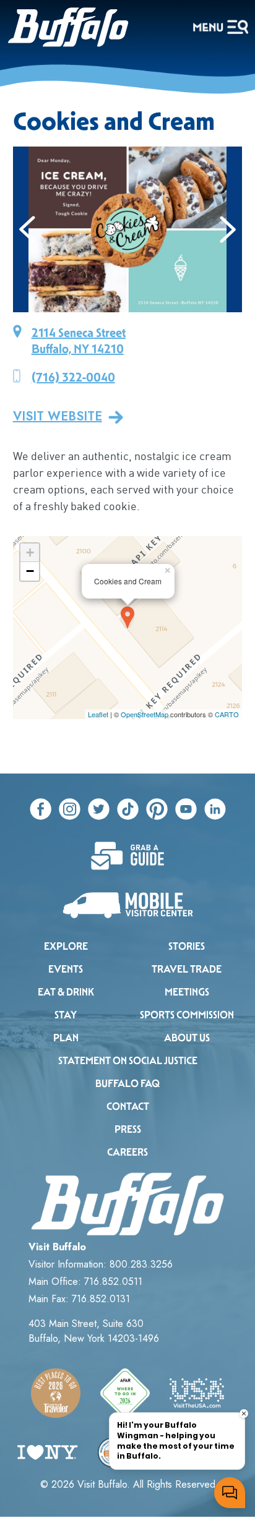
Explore (66, 946)
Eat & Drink (66, 992)
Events (65, 969)
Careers (127, 1152)
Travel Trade (187, 969)
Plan (66, 1037)
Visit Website (57, 417)
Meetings (187, 992)
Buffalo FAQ (127, 1083)
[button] (27, 229)
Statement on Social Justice (127, 1060)
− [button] (30, 571)
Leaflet (98, 714)
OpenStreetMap (144, 714)
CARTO (227, 714)
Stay (65, 1014)
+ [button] (30, 552)
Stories (186, 946)
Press (128, 1129)
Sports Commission (187, 1014)
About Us (187, 1037)
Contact (127, 1106)
